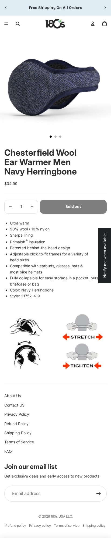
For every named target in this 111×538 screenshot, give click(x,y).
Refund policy (15, 525)
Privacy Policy (16, 414)
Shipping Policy (18, 432)
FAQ (8, 451)
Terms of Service (19, 442)
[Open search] (18, 24)
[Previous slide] (6, 8)
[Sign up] (98, 493)
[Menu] (6, 23)
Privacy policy (40, 525)
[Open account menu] (93, 24)
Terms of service (66, 525)
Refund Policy (16, 423)
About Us (12, 395)
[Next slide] (105, 8)
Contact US (14, 405)
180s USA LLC (61, 516)
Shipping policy (94, 525)
